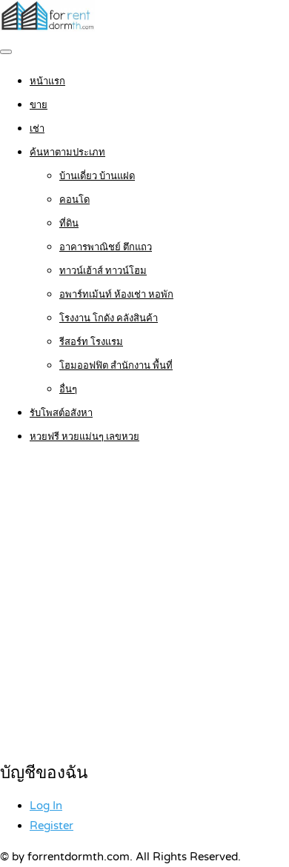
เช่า (37, 129)
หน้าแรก (47, 81)
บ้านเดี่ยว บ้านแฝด (97, 176)
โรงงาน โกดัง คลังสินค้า (108, 318)
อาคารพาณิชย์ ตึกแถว (105, 247)
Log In (46, 805)
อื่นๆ (68, 389)
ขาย (38, 105)
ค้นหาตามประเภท (67, 152)
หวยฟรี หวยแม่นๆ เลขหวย (84, 437)
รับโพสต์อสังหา (61, 413)
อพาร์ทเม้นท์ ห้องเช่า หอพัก (116, 295)
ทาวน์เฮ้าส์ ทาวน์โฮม (103, 271)
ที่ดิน (69, 224)
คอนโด (74, 200)
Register (51, 825)
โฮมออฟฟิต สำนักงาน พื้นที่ (116, 366)
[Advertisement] (144, 604)
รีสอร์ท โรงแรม (91, 342)
